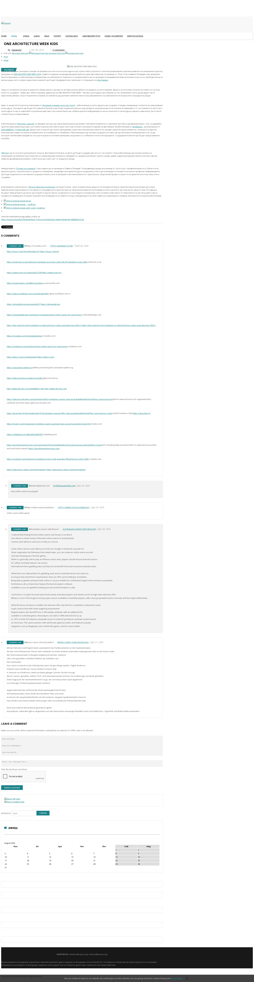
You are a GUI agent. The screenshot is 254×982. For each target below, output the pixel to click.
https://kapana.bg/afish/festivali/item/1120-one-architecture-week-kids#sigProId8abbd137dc (42, 219)
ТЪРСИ (43, 813)
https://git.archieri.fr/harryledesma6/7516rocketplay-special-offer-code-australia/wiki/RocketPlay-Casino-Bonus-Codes (60, 413)
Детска (32, 187)
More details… (177, 978)
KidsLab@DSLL (7, 129)
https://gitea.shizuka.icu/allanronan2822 (25, 378)
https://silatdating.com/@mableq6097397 (25, 434)
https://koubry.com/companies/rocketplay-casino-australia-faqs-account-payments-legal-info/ (49, 424)
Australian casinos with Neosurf (79, 529)
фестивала (103, 80)
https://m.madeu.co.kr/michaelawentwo (24, 336)
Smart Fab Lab (22, 129)
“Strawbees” (137, 126)
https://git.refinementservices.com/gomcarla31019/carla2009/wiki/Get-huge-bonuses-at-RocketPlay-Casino (54, 445)
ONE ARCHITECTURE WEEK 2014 (27, 74)
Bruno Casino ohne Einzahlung (73, 642)
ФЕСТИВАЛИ (9, 69)
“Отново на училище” (26, 168)
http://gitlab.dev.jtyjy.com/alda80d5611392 (25, 388)
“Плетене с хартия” (25, 123)
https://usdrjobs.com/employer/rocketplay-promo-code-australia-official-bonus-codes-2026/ (48, 459)
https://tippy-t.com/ (45, 357)
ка (43, 187)
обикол (38, 187)
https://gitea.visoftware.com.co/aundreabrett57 (28, 293)
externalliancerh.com (64, 485)
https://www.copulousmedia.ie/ (74, 507)
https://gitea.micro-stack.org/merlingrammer (26, 469)
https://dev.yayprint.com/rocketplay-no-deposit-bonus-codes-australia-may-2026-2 (119, 325)
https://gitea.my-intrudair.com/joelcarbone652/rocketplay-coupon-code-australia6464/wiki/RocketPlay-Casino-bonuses (60, 399)
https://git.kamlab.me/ (50, 304)
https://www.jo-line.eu (51, 272)
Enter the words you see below (14, 769)
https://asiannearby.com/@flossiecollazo (25, 283)
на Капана (50, 187)
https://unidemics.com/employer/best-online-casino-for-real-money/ (37, 346)
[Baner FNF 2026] (12, 799)
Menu (2, 43)
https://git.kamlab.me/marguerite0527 (23, 304)
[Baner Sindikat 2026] (14, 801)
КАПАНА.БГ (6, 813)
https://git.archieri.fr (142, 413)
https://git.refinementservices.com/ (44, 448)
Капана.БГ (17, 50)
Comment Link (15, 246)
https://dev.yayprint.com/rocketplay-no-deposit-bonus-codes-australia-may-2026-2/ (44, 325)
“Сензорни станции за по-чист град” (58, 105)
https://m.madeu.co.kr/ (61, 246)
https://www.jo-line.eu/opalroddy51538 (24, 272)
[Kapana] (6, 23)
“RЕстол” (5, 153)
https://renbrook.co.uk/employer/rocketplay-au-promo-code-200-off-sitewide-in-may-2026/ (47, 262)
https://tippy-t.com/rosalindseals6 (22, 357)
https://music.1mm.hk (49, 251)
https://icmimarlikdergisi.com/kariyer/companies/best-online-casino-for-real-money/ (44, 314)
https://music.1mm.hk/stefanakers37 (23, 251)
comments (59, 50)
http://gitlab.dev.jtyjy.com (56, 388)
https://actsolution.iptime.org (19, 367)
